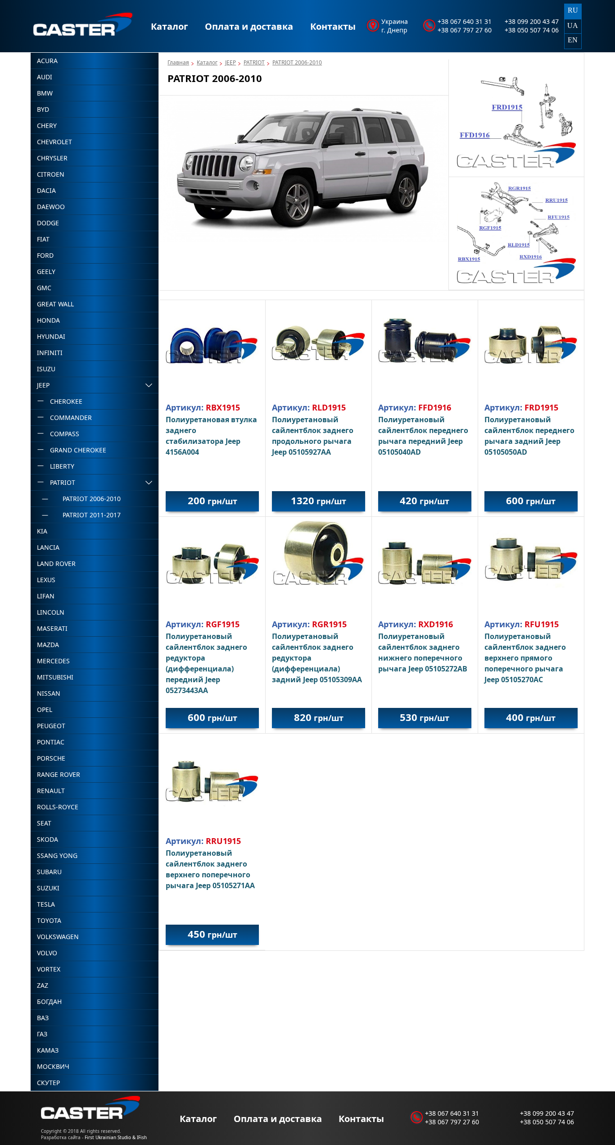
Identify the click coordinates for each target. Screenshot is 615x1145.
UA (572, 25)
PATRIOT (254, 62)
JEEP (230, 62)
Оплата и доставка (249, 26)
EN (573, 40)
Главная (178, 62)
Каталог (169, 26)
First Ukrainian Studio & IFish (116, 1137)
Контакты (333, 26)
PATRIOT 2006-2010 (297, 62)
